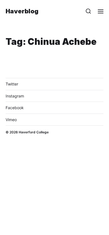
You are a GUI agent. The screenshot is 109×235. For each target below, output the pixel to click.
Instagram (15, 96)
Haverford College (34, 132)
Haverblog (22, 11)
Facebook (15, 107)
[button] (88, 11)
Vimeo (11, 119)
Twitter (12, 84)
